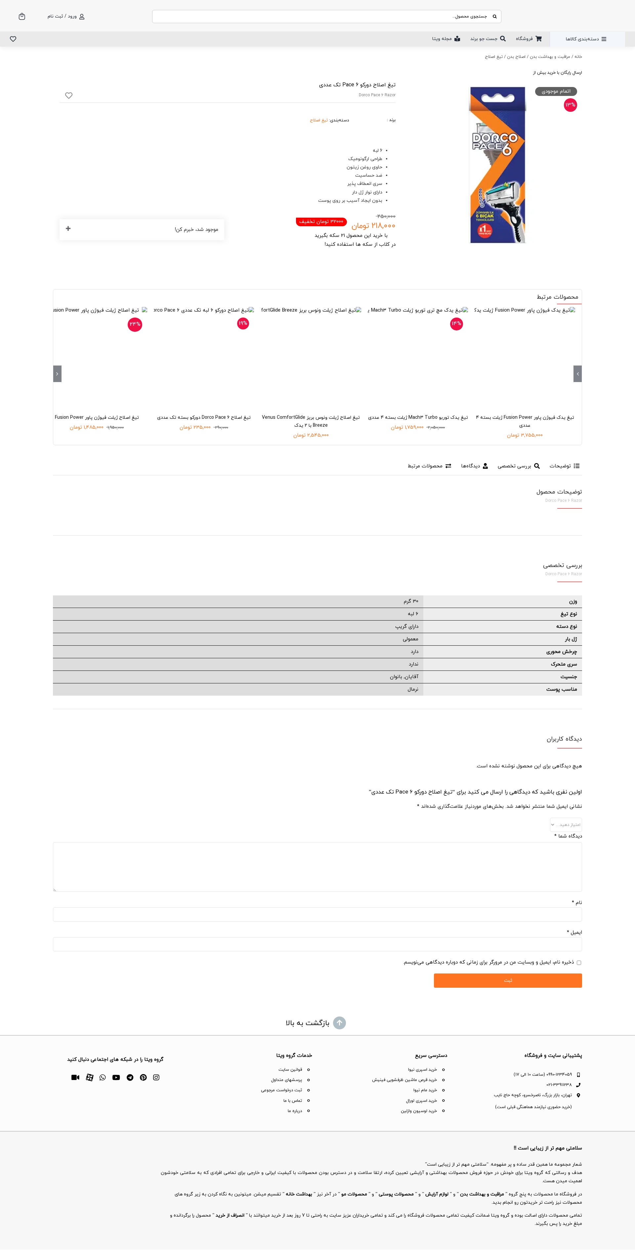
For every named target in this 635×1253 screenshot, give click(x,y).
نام (577, 902)
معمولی (410, 639)
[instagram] (156, 1077)
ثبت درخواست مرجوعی (281, 1090)
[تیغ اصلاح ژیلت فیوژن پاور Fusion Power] (97, 357)
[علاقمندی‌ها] (13, 39)
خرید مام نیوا (425, 1090)
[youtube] (116, 1077)
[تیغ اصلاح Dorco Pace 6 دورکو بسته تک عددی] (204, 357)
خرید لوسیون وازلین (419, 1111)
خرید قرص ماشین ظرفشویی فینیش (404, 1080)
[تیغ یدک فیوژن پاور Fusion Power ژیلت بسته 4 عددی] (525, 357)
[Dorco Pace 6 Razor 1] (497, 165)
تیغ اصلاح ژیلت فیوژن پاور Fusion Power (97, 417)
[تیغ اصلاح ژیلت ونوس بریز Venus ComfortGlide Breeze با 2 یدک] (311, 357)
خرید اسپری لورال (421, 1101)
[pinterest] (143, 1077)
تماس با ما (292, 1101)
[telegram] (130, 1077)
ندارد (413, 664)
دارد (414, 651)
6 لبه (413, 614)
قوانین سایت (290, 1070)
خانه (578, 57)
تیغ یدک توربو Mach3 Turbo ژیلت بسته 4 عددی (418, 417)
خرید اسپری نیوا (422, 1070)
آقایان (411, 676)
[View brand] (372, 111)
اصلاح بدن (516, 57)
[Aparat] (89, 1076)
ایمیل (574, 932)
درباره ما (295, 1111)
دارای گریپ (406, 626)
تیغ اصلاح (494, 57)
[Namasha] (75, 1077)
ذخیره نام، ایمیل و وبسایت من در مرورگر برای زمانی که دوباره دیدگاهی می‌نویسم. (488, 962)
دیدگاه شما (568, 836)
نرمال (413, 689)
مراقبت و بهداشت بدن (550, 57)
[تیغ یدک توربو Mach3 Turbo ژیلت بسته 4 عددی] (418, 357)
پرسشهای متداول (286, 1080)
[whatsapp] (103, 1077)
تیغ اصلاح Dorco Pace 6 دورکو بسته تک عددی (204, 417)
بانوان (396, 676)
